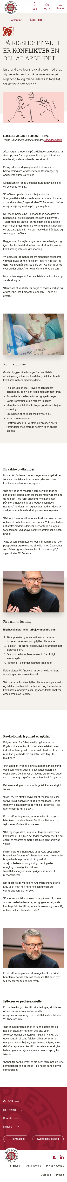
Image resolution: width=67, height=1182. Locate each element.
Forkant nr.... (17, 20)
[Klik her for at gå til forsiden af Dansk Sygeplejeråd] (17, 6)
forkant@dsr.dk (53, 139)
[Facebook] (55, 1157)
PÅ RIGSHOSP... (37, 20)
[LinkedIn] (62, 1157)
